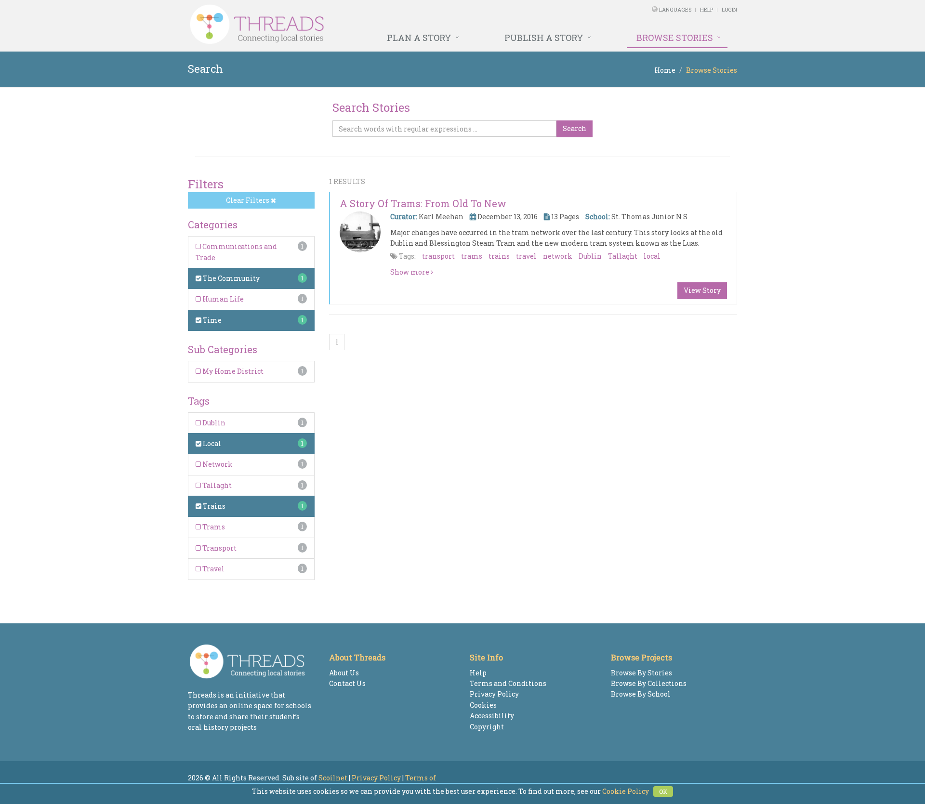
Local (211, 443)
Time (211, 320)
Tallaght (216, 485)
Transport (219, 548)
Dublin (213, 422)
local (652, 256)
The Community (230, 278)
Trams (213, 526)
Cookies (483, 705)
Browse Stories (674, 37)
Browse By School (641, 694)
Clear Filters (248, 200)
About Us (344, 672)
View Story (702, 290)
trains (499, 256)
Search (574, 128)
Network (217, 464)
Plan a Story (419, 37)
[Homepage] (358, 24)
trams (471, 256)
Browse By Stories (641, 672)
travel (526, 256)
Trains (213, 506)
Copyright (487, 726)
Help (706, 9)
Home (664, 70)
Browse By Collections (649, 683)
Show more (410, 272)
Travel (213, 568)
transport (438, 256)
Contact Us (347, 683)
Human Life (222, 298)
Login (729, 9)
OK (663, 791)
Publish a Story (543, 37)
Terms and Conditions (508, 683)
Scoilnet (332, 777)
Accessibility (492, 715)
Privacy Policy (494, 694)
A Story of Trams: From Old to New (423, 203)
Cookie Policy (625, 791)
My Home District (232, 371)
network (557, 256)
